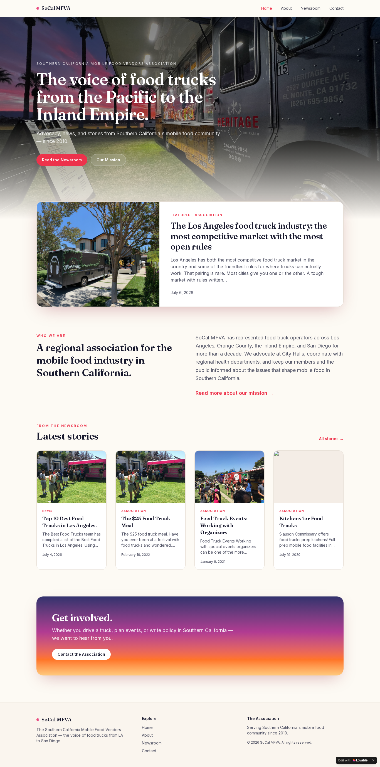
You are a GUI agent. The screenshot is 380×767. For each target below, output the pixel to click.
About (286, 8)
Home (266, 8)
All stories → (331, 438)
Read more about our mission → (235, 393)
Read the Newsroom (62, 159)
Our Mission (108, 159)
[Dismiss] (373, 760)
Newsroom (310, 8)
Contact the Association (81, 654)
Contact (336, 8)
